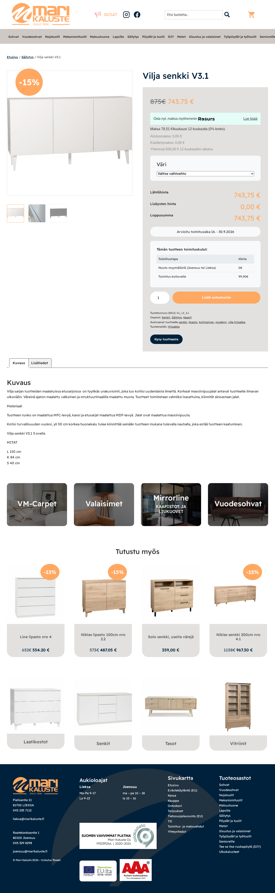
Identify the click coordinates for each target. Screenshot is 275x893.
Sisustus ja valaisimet (204, 36)
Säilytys (133, 36)
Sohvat (13, 36)
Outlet (110, 14)
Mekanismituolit (75, 36)
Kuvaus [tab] (19, 363)
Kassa (172, 795)
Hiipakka (174, 326)
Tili (170, 821)
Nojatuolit (52, 36)
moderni (221, 322)
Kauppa (173, 801)
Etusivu (12, 57)
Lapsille (118, 36)
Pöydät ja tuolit (153, 36)
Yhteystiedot (177, 832)
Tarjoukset (175, 811)
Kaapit (187, 317)
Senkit (166, 317)
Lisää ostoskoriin (216, 297)
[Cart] (252, 14)
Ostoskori (175, 806)
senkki (183, 322)
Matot (181, 36)
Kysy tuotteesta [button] (166, 339)
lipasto (193, 322)
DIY (171, 36)
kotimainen (206, 322)
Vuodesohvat (32, 36)
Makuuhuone (99, 36)
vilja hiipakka (236, 322)
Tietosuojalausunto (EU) (185, 816)
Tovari (56, 860)
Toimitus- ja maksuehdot (186, 826)
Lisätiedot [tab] (39, 363)
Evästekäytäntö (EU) (182, 790)
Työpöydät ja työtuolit (240, 36)
